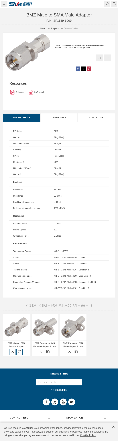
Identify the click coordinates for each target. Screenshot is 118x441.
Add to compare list (99, 57)
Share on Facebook (78, 68)
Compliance (59, 117)
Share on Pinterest (89, 68)
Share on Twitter (83, 68)
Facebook (46, 402)
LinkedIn (71, 402)
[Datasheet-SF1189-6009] (12, 92)
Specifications (21, 117)
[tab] (21, 117)
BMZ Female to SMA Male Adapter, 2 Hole (73, 345)
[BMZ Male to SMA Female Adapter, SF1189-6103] (16, 327)
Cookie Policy (88, 435)
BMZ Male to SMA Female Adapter (16, 345)
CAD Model (39, 92)
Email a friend (107, 57)
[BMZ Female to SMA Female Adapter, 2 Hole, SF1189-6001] (45, 327)
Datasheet (20, 92)
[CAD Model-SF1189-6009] (31, 92)
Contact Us (96, 117)
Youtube (63, 402)
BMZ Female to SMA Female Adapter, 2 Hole (44, 345)
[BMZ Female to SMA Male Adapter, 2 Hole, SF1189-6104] (73, 327)
